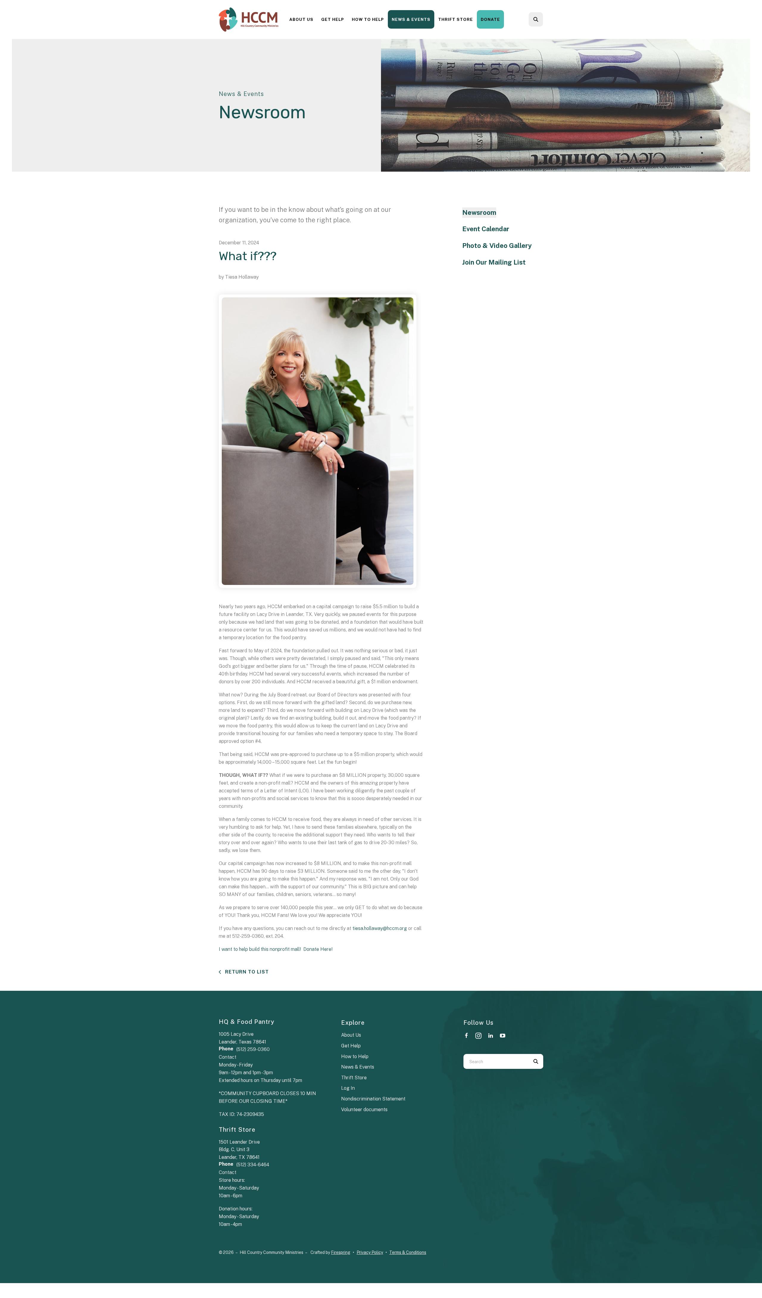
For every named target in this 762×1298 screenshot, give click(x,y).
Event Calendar (485, 229)
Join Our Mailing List (494, 262)
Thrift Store (455, 19)
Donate (490, 19)
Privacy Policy (370, 1252)
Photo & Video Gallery (497, 245)
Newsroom (479, 212)
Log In (348, 1088)
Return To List (246, 972)
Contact (227, 1057)
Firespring (340, 1252)
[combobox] (543, 19)
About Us (301, 19)
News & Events (411, 19)
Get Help (332, 19)
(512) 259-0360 (253, 1049)
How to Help (368, 19)
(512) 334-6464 (252, 1164)
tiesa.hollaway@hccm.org (379, 928)
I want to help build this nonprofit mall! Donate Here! (275, 949)
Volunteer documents (364, 1109)
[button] (536, 19)
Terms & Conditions (407, 1252)
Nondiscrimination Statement (373, 1099)
